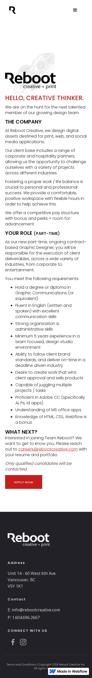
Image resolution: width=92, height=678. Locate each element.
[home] (13, 8)
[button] (75, 10)
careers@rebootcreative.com (48, 449)
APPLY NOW (23, 482)
